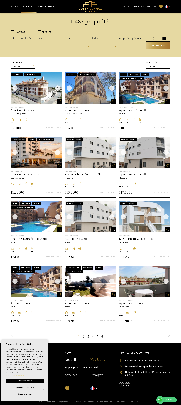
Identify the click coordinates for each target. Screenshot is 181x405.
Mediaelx (138, 401)
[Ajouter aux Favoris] (59, 101)
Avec (67, 37)
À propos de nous (48, 6)
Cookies (99, 401)
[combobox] (23, 47)
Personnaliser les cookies (25, 387)
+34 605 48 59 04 (154, 360)
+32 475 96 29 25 (134, 360)
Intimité (91, 401)
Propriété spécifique (131, 38)
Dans (41, 38)
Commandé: (16, 62)
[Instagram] (127, 384)
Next (57, 88)
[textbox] (23, 46)
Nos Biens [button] (28, 6)
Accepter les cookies (24, 381)
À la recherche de (21, 38)
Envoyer (151, 6)
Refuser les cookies (25, 394)
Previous (15, 88)
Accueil (15, 6)
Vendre (127, 6)
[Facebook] (121, 384)
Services (139, 6)
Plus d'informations (15, 375)
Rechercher (158, 45)
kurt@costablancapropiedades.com (144, 366)
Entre (95, 37)
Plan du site (109, 401)
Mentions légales (78, 401)
